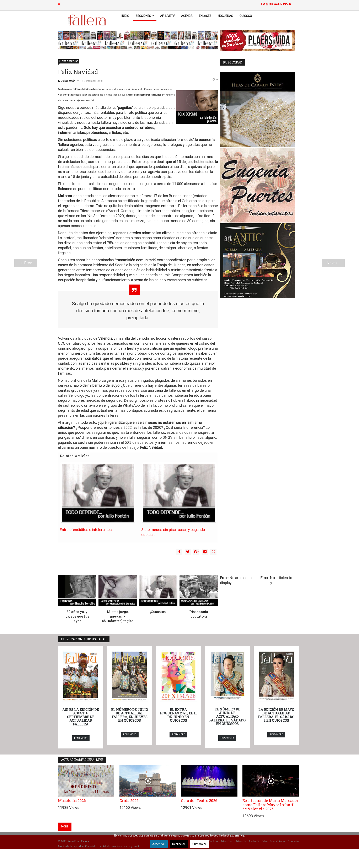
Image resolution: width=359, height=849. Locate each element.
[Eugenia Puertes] (259, 185)
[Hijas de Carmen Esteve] (259, 109)
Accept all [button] (158, 844)
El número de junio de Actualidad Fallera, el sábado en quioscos (227, 716)
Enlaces (205, 15)
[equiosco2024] (138, 40)
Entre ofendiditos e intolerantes (86, 529)
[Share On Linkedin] (205, 552)
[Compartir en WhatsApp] (213, 552)
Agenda (187, 15)
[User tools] (215, 79)
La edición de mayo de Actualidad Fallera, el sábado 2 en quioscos (276, 715)
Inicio (125, 15)
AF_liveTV (167, 15)
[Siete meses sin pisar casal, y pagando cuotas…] (179, 492)
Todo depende (70, 61)
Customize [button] (199, 844)
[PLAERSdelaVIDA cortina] (259, 40)
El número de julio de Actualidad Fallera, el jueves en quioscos (129, 715)
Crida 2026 (129, 800)
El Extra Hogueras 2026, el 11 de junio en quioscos (178, 715)
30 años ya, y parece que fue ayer (77, 616)
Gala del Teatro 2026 (199, 800)
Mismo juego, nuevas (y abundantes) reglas (117, 616)
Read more (80, 738)
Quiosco (246, 15)
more (64, 826)
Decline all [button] (178, 844)
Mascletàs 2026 (72, 800)
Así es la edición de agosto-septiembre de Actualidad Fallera (80, 716)
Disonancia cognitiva (198, 613)
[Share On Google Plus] (196, 552)
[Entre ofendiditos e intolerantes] (97, 492)
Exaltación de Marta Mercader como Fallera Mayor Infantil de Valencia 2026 (270, 804)
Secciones (143, 15)
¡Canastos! (158, 611)
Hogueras (225, 15)
